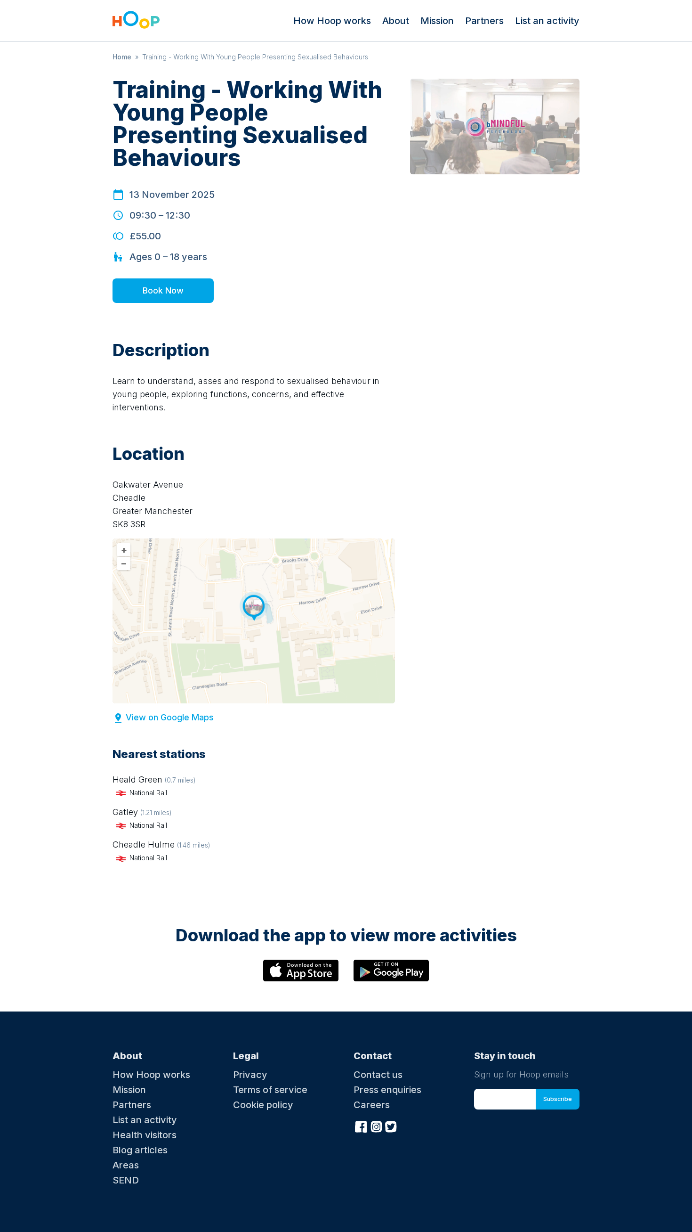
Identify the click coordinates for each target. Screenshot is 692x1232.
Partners (484, 20)
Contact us (378, 1074)
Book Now (163, 290)
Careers (372, 1104)
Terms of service (270, 1089)
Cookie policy (263, 1104)
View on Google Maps (170, 717)
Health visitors (145, 1135)
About (395, 20)
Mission (437, 20)
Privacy (250, 1074)
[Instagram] (376, 1125)
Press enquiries (387, 1089)
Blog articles (140, 1150)
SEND (126, 1180)
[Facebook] (361, 1125)
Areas (126, 1165)
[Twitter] (391, 1125)
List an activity (547, 20)
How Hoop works (332, 20)
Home (122, 57)
